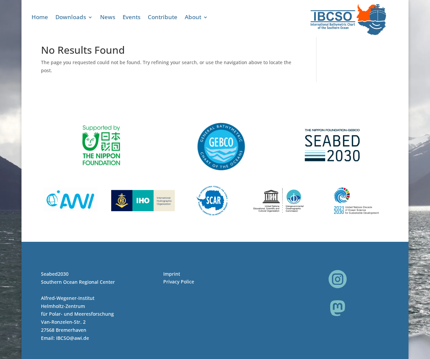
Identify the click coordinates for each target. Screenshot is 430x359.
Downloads (70, 18)
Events (131, 18)
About (193, 18)
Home (40, 18)
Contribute (162, 18)
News (107, 18)
